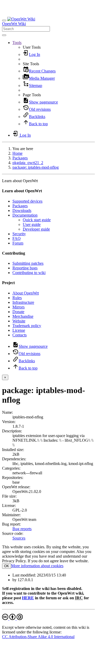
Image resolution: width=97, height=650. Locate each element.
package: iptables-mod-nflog (35, 167)
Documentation (25, 215)
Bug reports (22, 529)
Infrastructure (23, 302)
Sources (18, 538)
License (18, 330)
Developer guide (36, 229)
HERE (28, 598)
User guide (32, 224)
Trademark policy (26, 325)
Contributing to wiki (29, 272)
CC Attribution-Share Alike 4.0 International (38, 636)
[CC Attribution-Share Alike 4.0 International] (12, 618)
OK (6, 566)
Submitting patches (27, 263)
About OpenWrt (25, 293)
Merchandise (22, 316)
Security (19, 234)
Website (18, 321)
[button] (16, 42)
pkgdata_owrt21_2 (27, 162)
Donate (18, 311)
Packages (20, 158)
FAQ (16, 238)
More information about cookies (37, 566)
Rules (17, 298)
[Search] (4, 35)
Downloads (21, 210)
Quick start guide (37, 220)
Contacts (19, 335)
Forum (17, 243)
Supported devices (27, 201)
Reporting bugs (25, 268)
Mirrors (18, 307)
